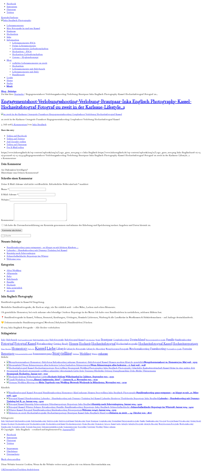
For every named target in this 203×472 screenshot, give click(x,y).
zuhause (103, 353)
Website (5, 199)
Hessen (73, 343)
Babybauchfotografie (25, 340)
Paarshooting (158, 348)
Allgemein (12, 273)
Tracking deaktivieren (28, 469)
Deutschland (137, 339)
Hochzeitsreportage (185, 343)
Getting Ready (60, 343)
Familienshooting (183, 339)
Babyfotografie (57, 339)
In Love (31, 349)
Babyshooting (90, 340)
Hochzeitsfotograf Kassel (155, 343)
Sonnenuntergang (42, 353)
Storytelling (62, 353)
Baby (9, 276)
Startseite (19, 94)
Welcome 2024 (14, 258)
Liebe (51, 348)
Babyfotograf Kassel (74, 339)
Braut (98, 340)
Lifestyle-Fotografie (76, 348)
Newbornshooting (139, 348)
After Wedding (14, 270)
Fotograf (7, 343)
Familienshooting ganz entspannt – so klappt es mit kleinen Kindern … (42, 247)
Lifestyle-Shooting (95, 348)
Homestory (20, 348)
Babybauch (12, 279)
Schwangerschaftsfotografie (23, 354)
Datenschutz (11, 469)
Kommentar (7, 220)
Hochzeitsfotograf (103, 343)
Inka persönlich (14, 287)
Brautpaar (107, 339)
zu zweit (11, 290)
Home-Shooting (6, 349)
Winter (95, 354)
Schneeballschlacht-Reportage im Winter (27, 256)
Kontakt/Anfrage (9, 17)
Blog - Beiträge (8, 91)
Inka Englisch (39, 124)
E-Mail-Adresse (9, 194)
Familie (10, 281)
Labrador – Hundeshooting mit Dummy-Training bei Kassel (37, 250)
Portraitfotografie (174, 349)
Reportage (8, 353)
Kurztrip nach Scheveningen (21, 253)
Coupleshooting (121, 339)
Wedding (85, 353)
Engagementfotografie (156, 340)
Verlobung (76, 354)
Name (5, 189)
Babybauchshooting (41, 340)
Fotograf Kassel (25, 343)
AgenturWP (68, 429)
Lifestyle (61, 348)
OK (3, 469)
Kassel (40, 348)
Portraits (187, 348)
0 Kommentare (19, 124)
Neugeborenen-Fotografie (117, 349)
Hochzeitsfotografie (127, 343)
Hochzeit (11, 284)
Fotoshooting (45, 343)
